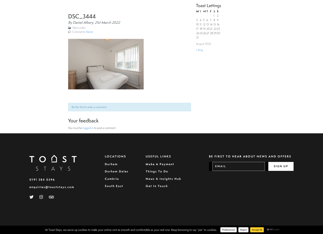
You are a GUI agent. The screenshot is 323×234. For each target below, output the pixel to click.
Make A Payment (160, 164)
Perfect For (281, 10)
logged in (88, 128)
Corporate (241, 10)
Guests (224, 10)
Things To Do (157, 171)
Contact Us (304, 10)
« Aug (199, 50)
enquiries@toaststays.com (51, 187)
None (89, 32)
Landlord (260, 10)
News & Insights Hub (163, 179)
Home (191, 10)
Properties (207, 10)
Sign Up (281, 166)
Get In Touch (157, 186)
